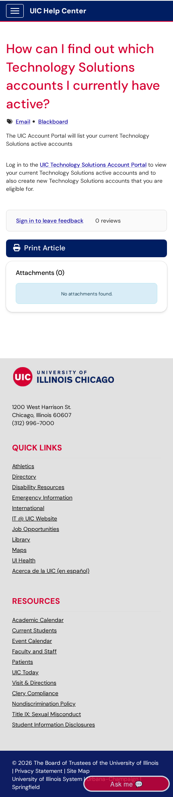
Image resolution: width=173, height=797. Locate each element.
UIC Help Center (58, 11)
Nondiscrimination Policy (44, 703)
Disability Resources (38, 487)
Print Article (43, 248)
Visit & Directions (34, 682)
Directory (24, 476)
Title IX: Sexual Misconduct (46, 714)
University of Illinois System (47, 779)
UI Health (23, 560)
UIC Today (25, 672)
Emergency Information (42, 497)
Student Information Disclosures (53, 724)
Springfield (26, 787)
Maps (19, 549)
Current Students (34, 630)
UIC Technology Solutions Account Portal (93, 164)
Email (23, 121)
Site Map (78, 770)
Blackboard (53, 121)
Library (21, 539)
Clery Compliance (35, 693)
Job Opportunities (35, 529)
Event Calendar (32, 640)
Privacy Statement (38, 770)
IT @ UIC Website (34, 518)
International (28, 508)
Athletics (23, 466)
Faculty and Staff (34, 651)
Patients (22, 661)
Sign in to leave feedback (49, 220)
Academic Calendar (38, 620)
